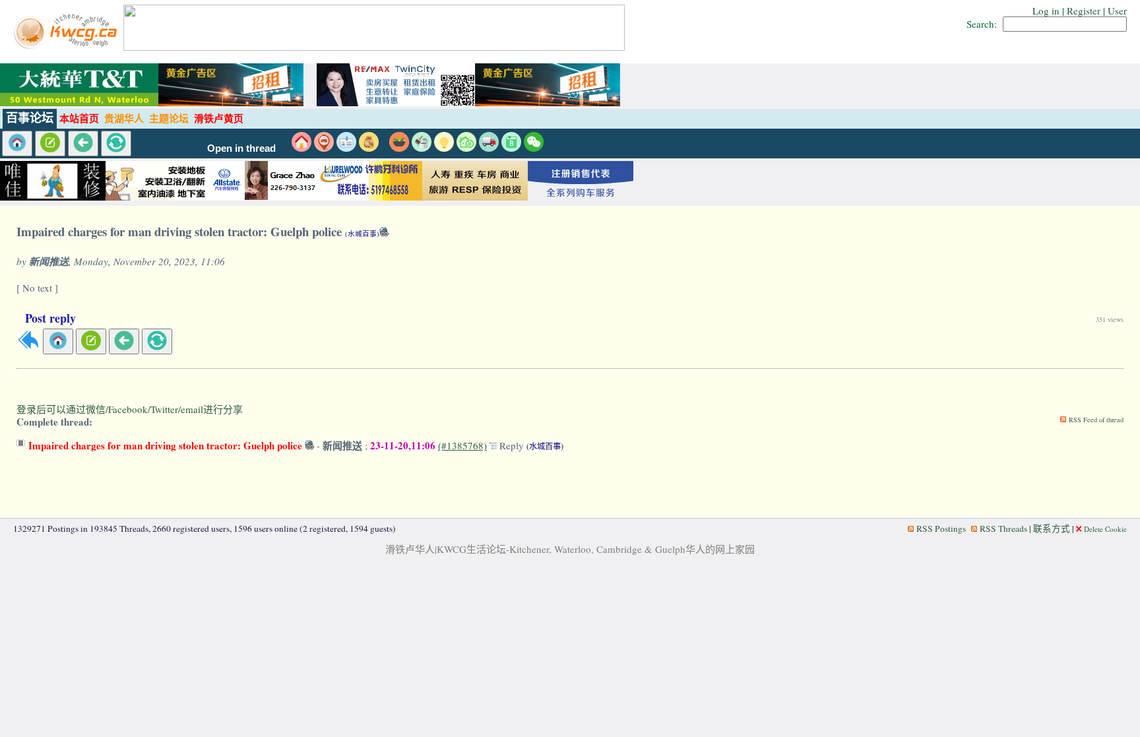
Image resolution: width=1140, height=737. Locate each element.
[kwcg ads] (158, 197)
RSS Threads (1003, 528)
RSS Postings (941, 528)
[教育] (511, 147)
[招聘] (346, 147)
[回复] (28, 346)
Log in (1046, 10)
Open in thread (241, 148)
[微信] (534, 147)
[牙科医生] (369, 197)
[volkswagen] (580, 197)
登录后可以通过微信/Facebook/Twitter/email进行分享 (129, 409)
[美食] (399, 147)
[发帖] (50, 143)
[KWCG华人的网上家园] (67, 46)
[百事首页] (17, 143)
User (1117, 10)
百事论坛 (29, 118)
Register (1083, 10)
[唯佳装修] (53, 197)
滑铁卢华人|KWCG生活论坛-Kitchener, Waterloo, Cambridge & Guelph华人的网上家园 (570, 549)
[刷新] (116, 143)
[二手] (369, 147)
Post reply (50, 318)
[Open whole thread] (494, 445)
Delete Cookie (1105, 529)
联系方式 (1051, 528)
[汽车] (489, 147)
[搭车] (324, 147)
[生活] (444, 147)
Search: (981, 23)
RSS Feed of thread (1096, 419)
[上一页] (83, 143)
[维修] (421, 147)
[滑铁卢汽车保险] (264, 197)
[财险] (466, 147)
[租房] (301, 147)
